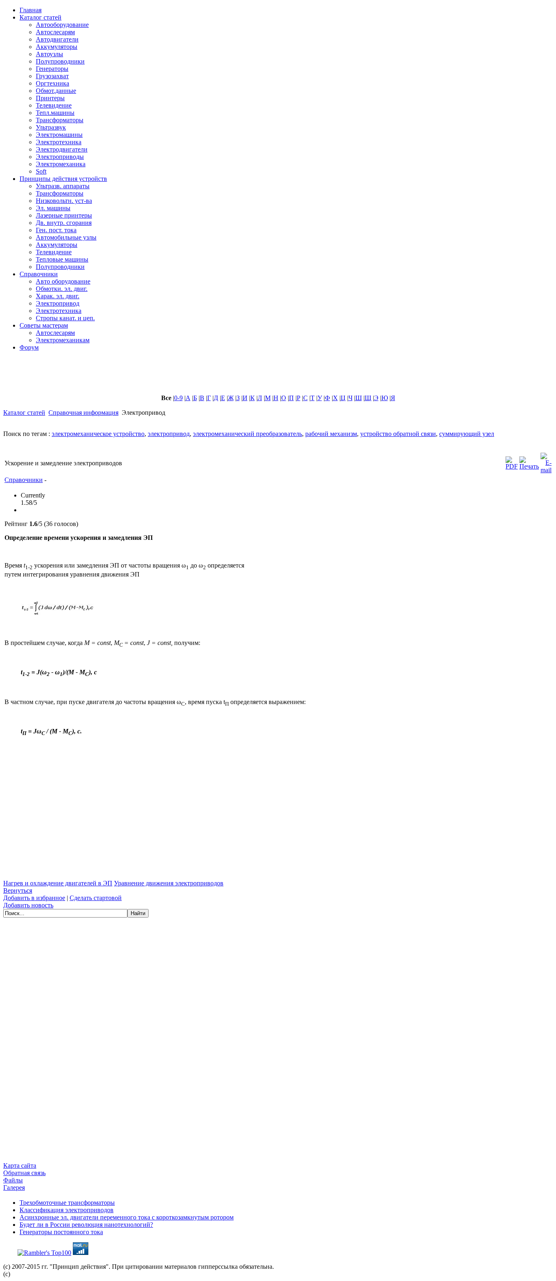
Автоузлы (49, 54)
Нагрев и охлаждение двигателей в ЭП (57, 883)
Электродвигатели (62, 149)
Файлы (13, 1180)
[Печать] (529, 461)
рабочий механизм (331, 433)
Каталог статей (40, 17)
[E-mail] (546, 461)
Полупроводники (60, 61)
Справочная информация (83, 412)
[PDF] (512, 461)
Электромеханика (60, 164)
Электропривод (57, 303)
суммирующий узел (466, 433)
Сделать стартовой (96, 897)
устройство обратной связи (398, 433)
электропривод (169, 433)
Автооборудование (62, 24)
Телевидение (54, 105)
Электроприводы (60, 156)
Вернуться (17, 890)
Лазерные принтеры (64, 215)
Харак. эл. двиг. (57, 296)
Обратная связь (24, 1172)
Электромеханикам (63, 340)
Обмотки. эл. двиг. (62, 288)
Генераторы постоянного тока (61, 1231)
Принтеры (50, 98)
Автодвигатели (57, 39)
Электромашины (59, 134)
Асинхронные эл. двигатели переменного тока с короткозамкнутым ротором (127, 1217)
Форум (29, 347)
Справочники (39, 274)
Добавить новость (28, 905)
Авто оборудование (63, 281)
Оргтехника (52, 83)
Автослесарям (55, 32)
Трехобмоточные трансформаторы (67, 1202)
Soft (41, 171)
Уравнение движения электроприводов (168, 883)
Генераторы (52, 68)
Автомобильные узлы (66, 237)
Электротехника (58, 142)
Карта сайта (19, 1165)
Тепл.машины (55, 112)
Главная (31, 10)
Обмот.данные (56, 90)
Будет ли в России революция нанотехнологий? (86, 1224)
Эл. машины (53, 208)
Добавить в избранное (34, 897)
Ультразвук (51, 127)
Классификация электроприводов (67, 1209)
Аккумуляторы (56, 46)
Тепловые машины (62, 259)
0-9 (178, 397)
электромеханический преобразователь (247, 433)
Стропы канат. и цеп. (65, 318)
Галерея (14, 1187)
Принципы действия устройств (63, 178)
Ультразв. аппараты (63, 186)
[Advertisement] (200, 376)
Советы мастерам (44, 325)
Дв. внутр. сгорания (64, 222)
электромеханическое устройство (98, 433)
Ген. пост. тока (56, 230)
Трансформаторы (59, 120)
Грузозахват (52, 76)
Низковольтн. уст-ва (64, 200)
